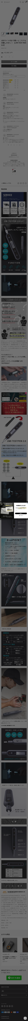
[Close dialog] (27, 503)
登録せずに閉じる (21, 515)
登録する (21, 513)
